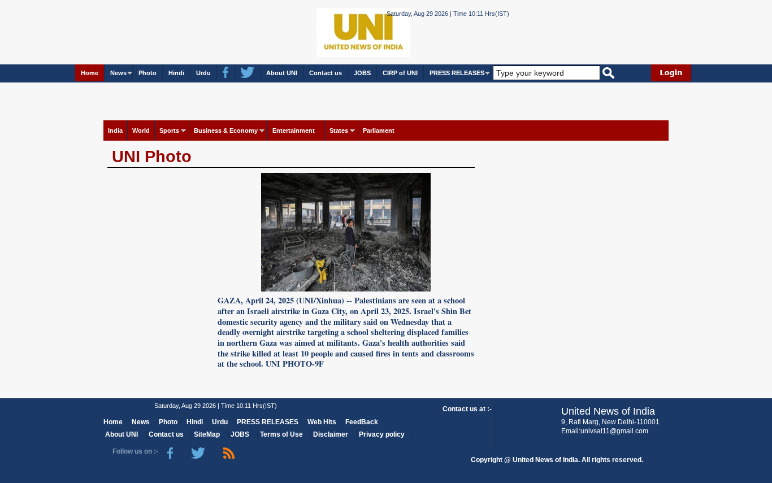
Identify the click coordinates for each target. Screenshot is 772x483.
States (338, 130)
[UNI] (333, 31)
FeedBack (361, 422)
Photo (147, 72)
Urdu (203, 72)
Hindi (176, 72)
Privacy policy (382, 434)
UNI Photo (152, 156)
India (115, 130)
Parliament (378, 130)
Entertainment (293, 130)
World (141, 130)
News (118, 72)
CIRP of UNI (400, 72)
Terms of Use (281, 434)
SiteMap (207, 434)
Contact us (325, 72)
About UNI (281, 72)
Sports (169, 130)
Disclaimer (330, 434)
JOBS (362, 72)
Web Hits (321, 422)
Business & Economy (226, 130)
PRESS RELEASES (457, 72)
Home (89, 72)
